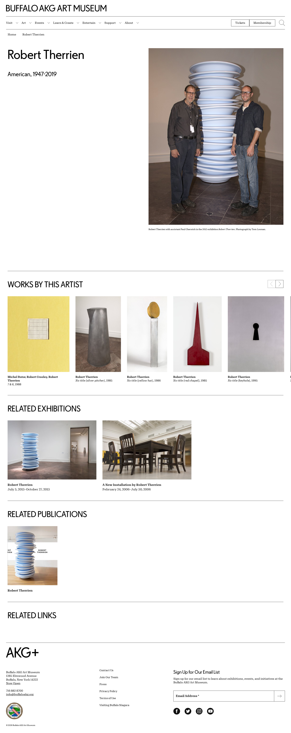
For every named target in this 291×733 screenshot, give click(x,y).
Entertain (88, 22)
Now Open (13, 683)
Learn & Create (63, 22)
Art (24, 22)
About (129, 22)
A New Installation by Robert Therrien (131, 484)
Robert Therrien (33, 34)
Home (12, 34)
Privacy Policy (108, 691)
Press (103, 684)
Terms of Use (107, 698)
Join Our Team (108, 677)
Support (110, 22)
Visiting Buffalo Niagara (114, 704)
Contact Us (106, 670)
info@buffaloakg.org (20, 694)
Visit (9, 22)
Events (39, 22)
